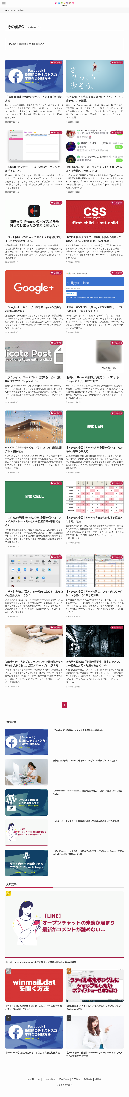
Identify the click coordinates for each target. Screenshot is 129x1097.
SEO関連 (76, 1079)
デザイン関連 (49, 1079)
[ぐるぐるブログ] (64, 4)
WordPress (64, 1079)
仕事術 (98, 1079)
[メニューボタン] (4, 4)
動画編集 (88, 1079)
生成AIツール (34, 1079)
